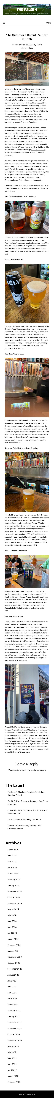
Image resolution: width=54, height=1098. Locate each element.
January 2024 (13, 951)
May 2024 (12, 927)
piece (19, 103)
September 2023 (14, 969)
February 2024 (13, 945)
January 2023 (13, 1016)
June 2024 (12, 921)
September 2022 (14, 1040)
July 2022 (11, 1052)
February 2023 (13, 1010)
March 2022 (12, 1076)
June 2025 (12, 855)
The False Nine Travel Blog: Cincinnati (24, 819)
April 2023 (12, 998)
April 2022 (12, 1070)
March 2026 (12, 849)
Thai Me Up (18, 348)
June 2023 (12, 986)
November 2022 (14, 1028)
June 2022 (12, 1058)
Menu (48, 22)
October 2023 (13, 963)
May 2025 (12, 861)
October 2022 (13, 1034)
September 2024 (14, 903)
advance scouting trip (18, 111)
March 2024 (12, 939)
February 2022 (13, 1082)
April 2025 (12, 867)
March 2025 (12, 873)
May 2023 (12, 992)
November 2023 (14, 957)
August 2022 (13, 1046)
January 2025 (13, 885)
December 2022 (14, 1022)
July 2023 (11, 981)
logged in (24, 770)
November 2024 (14, 891)
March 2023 (12, 1004)
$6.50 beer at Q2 (38, 150)
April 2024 (12, 933)
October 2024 (13, 897)
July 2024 (11, 915)
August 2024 (13, 909)
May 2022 (12, 1064)
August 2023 (13, 975)
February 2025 (13, 879)
